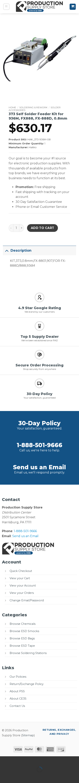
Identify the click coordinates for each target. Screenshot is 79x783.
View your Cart (20, 578)
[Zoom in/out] (3, 760)
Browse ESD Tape (22, 645)
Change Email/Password (27, 600)
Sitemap (28, 735)
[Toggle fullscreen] (15, 760)
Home (12, 107)
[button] (6, 7)
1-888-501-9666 (39, 445)
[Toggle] (6, 250)
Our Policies (18, 676)
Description (21, 250)
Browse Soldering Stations (28, 653)
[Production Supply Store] (39, 6)
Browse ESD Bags (22, 638)
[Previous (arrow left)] (3, 776)
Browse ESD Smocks (24, 631)
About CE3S (18, 698)
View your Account (23, 585)
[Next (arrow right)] (15, 776)
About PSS (17, 691)
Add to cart (42, 228)
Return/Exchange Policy (27, 684)
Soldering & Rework (33, 107)
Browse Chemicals (22, 624)
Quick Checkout (21, 571)
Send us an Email (39, 467)
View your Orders (22, 593)
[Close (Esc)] (37, 760)
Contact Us (17, 706)
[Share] (26, 760)
